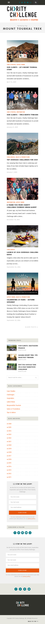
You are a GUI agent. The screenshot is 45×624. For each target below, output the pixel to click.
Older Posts (31, 327)
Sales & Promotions (23, 157)
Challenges (11, 157)
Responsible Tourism (14, 405)
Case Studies (11, 64)
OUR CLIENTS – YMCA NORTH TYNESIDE (22, 115)
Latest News (21, 64)
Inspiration (21, 112)
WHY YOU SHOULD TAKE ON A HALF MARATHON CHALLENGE (27, 367)
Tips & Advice (11, 412)
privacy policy (31, 518)
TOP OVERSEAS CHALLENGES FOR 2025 (22, 160)
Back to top (32, 621)
